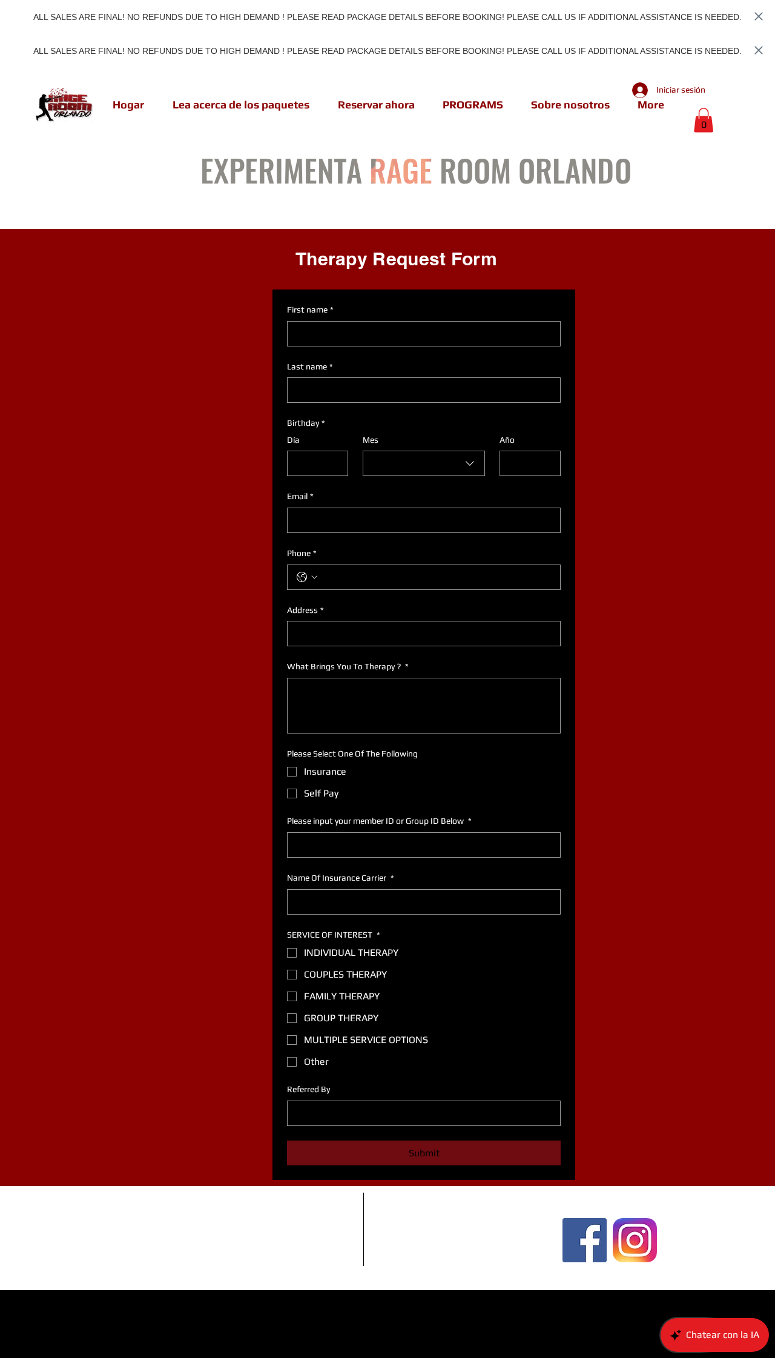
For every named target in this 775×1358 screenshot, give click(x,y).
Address (305, 610)
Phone (302, 553)
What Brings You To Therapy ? (348, 666)
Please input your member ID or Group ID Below (379, 821)
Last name (310, 366)
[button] (703, 120)
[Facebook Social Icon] (584, 1240)
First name (310, 309)
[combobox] (424, 463)
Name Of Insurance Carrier (340, 878)
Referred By (308, 1089)
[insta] (635, 1240)
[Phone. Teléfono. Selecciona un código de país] (307, 577)
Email (300, 496)
